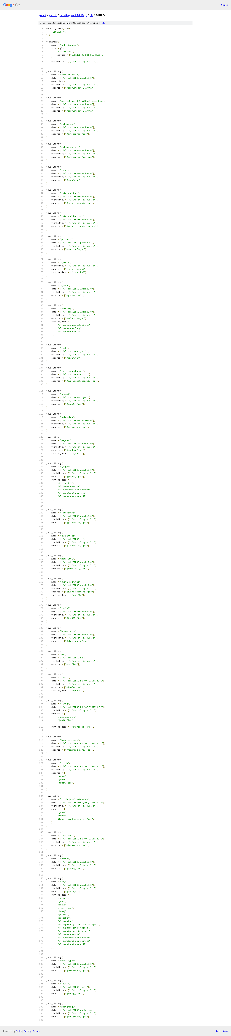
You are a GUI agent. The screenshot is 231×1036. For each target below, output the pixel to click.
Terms (36, 1031)
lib (91, 15)
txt (218, 1031)
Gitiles (19, 1031)
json (225, 1031)
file (102, 23)
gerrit (42, 15)
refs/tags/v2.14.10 (72, 15)
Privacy (27, 1031)
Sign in (224, 4)
